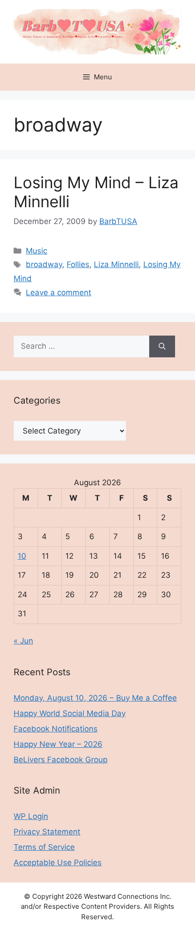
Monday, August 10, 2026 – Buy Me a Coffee (95, 697)
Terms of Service (44, 847)
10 (22, 556)
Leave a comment (58, 292)
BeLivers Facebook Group (60, 759)
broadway (44, 264)
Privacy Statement (47, 831)
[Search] (162, 346)
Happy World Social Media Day (70, 713)
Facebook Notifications (56, 728)
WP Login (31, 816)
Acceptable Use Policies (58, 862)
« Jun (23, 640)
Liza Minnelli (116, 264)
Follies (78, 264)
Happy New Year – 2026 (58, 744)
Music (36, 250)
